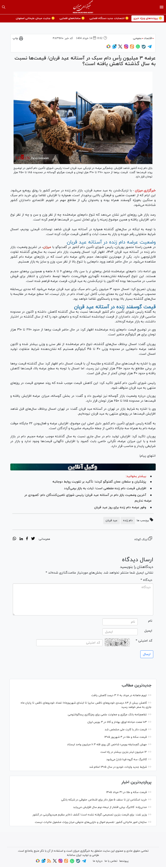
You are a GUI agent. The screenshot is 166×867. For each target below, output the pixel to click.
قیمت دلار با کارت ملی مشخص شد (126, 729)
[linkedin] (21, 539)
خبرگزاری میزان (145, 190)
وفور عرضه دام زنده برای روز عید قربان (120, 507)
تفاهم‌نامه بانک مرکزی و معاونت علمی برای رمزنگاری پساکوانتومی (107, 715)
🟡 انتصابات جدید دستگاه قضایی (109, 18)
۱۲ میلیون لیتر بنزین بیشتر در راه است (123, 752)
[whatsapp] (14, 539)
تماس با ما (110, 861)
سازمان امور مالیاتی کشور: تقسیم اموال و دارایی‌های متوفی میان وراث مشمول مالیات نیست (91, 822)
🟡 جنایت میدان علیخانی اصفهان (35, 18)
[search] (3, 7)
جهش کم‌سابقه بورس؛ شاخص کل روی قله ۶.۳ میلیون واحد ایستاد (107, 744)
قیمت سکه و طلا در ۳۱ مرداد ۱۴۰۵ (126, 792)
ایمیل (148, 631)
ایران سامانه (74, 855)
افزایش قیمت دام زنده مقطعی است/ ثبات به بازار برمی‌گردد (105, 488)
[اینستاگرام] (126, 48)
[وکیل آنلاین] (83, 467)
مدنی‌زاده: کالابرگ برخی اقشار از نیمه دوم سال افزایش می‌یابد (110, 807)
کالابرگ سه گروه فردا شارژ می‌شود (126, 759)
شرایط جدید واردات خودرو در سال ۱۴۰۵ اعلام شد (118, 767)
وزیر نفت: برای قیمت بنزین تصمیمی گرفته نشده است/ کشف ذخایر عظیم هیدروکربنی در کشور (90, 815)
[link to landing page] (83, 7)
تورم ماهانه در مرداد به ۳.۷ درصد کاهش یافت (119, 695)
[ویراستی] (114, 48)
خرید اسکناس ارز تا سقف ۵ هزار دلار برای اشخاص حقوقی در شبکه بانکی (104, 800)
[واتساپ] (138, 48)
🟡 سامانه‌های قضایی (72, 18)
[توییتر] (120, 48)
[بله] (144, 48)
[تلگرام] (150, 48)
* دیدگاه (146, 580)
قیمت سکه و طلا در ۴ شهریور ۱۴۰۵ (125, 737)
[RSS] (49, 862)
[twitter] (33, 539)
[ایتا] (132, 48)
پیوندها (124, 861)
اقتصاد (148, 38)
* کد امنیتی (144, 640)
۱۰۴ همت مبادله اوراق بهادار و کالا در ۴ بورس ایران (117, 722)
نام (150, 621)
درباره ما (97, 861)
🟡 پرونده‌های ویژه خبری (147, 18)
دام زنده (128, 520)
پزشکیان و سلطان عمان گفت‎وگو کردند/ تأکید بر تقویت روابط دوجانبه (99, 482)
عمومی (137, 38)
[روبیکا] (108, 48)
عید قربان (111, 520)
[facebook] (27, 539)
